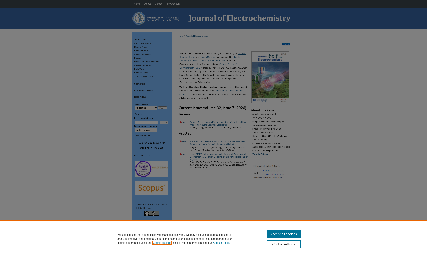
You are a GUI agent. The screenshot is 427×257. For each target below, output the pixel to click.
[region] (213, 238)
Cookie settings (162, 242)
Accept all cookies (283, 234)
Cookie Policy (221, 242)
